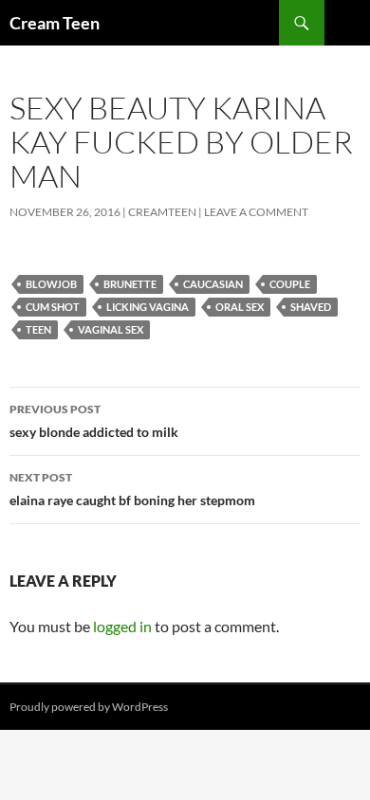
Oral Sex (239, 306)
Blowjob (51, 284)
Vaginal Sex (110, 329)
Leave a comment (256, 212)
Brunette (130, 284)
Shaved (310, 306)
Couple (289, 284)
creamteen (162, 212)
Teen (38, 329)
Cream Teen (54, 22)
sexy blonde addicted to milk (93, 421)
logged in (122, 626)
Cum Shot (53, 306)
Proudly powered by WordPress (88, 707)
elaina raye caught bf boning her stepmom (132, 489)
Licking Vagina (147, 306)
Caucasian (213, 284)
